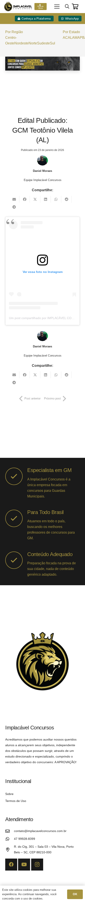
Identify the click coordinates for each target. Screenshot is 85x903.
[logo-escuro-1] (18, 6)
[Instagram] (37, 865)
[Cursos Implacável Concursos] (42, 64)
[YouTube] (24, 865)
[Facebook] (11, 865)
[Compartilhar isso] (24, 199)
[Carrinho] (75, 6)
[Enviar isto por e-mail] (14, 199)
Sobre (9, 794)
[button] (56, 6)
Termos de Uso (15, 801)
